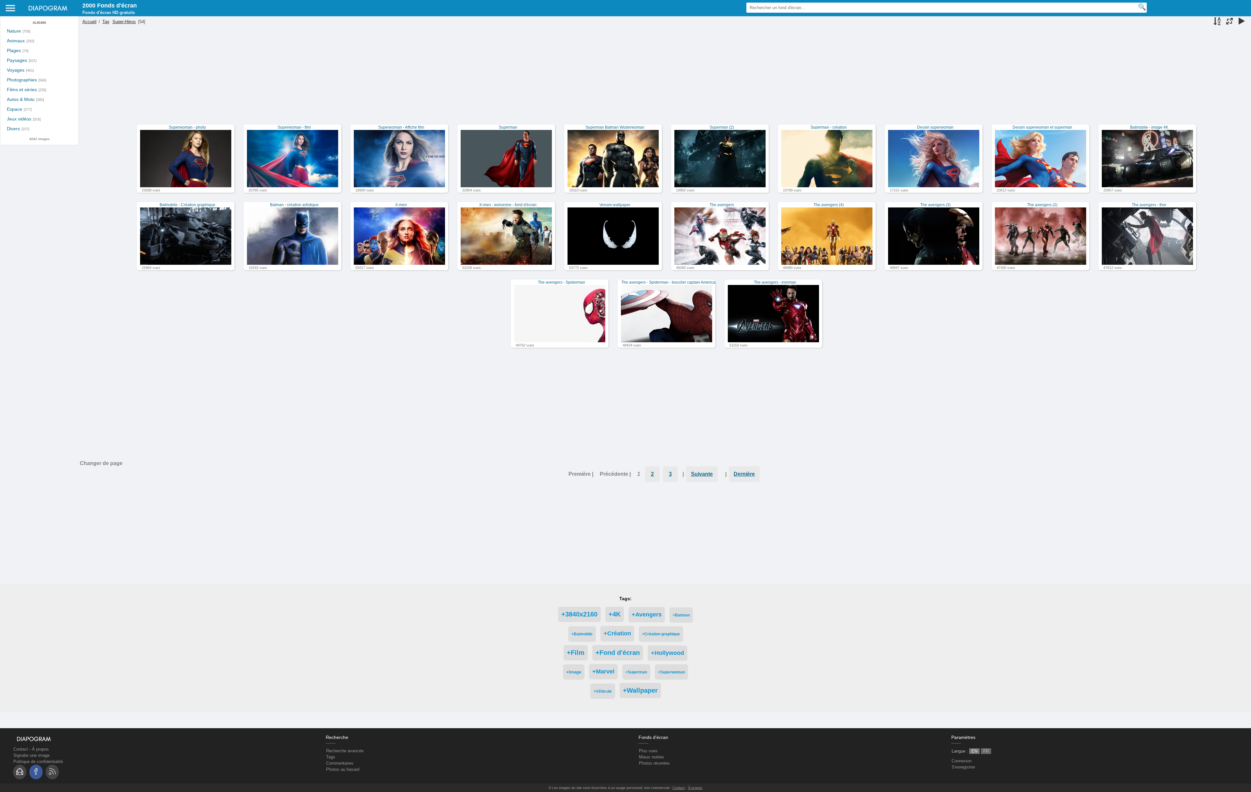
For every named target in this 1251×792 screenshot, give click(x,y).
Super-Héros (124, 21)
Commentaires (339, 763)
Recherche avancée (345, 750)
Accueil (89, 21)
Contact (20, 749)
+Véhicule (603, 691)
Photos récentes (654, 763)
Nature (14, 31)
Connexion (961, 760)
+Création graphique (661, 634)
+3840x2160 (579, 614)
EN (974, 751)
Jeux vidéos (19, 119)
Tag (105, 21)
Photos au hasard (342, 769)
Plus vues (648, 750)
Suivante (702, 474)
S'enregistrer (963, 767)
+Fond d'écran (618, 652)
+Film (575, 652)
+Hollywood (667, 653)
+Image (573, 672)
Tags (330, 757)
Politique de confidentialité (38, 761)
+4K (615, 614)
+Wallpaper (640, 690)
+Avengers (647, 614)
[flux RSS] (52, 772)
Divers (13, 128)
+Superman (636, 672)
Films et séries (22, 89)
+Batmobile (582, 634)
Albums (39, 22)
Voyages (15, 70)
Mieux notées (651, 757)
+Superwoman (671, 672)
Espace (14, 109)
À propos (40, 749)
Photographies (22, 80)
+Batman (681, 615)
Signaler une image (31, 755)
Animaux (16, 40)
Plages (14, 50)
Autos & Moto (21, 99)
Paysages (17, 60)
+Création (617, 633)
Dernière (744, 474)
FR (986, 751)
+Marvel (603, 671)
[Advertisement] (663, 78)
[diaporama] (1241, 21)
